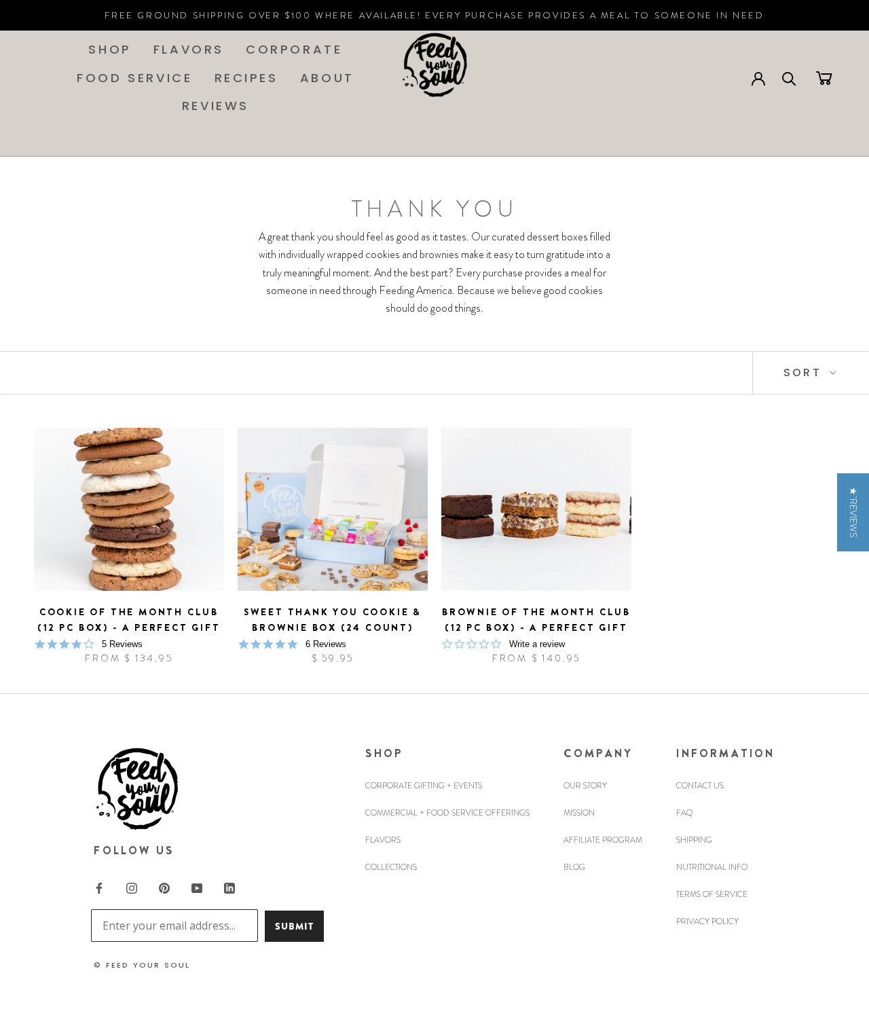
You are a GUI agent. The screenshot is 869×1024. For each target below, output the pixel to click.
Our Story (585, 786)
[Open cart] (824, 77)
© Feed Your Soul (142, 964)
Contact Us (700, 786)
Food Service (134, 77)
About (327, 77)
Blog (574, 867)
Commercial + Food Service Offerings (447, 813)
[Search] (789, 78)
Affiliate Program (602, 840)
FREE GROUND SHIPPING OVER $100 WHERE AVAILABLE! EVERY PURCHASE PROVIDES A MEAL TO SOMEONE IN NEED (434, 15)
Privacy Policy (707, 921)
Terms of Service (711, 894)
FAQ (684, 813)
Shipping (694, 840)
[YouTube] (196, 887)
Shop (109, 49)
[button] (853, 512)
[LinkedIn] (229, 887)
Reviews (215, 105)
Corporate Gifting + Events (423, 786)
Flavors (188, 49)
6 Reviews (326, 644)
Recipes (246, 77)
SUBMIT (294, 926)
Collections (391, 867)
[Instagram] (131, 887)
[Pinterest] (164, 887)
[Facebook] (99, 887)
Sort (804, 372)
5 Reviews (122, 644)
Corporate (294, 49)
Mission (579, 813)
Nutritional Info (711, 867)
